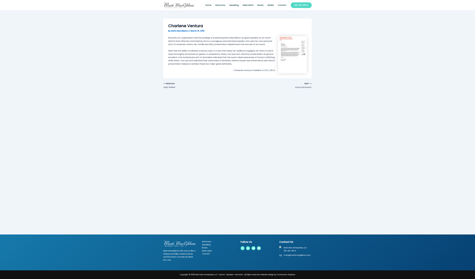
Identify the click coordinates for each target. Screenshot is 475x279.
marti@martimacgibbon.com (297, 255)
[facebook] (243, 248)
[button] (301, 5)
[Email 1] (259, 248)
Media (271, 5)
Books (260, 5)
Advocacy (220, 5)
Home (208, 5)
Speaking (234, 5)
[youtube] (253, 248)
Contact (282, 5)
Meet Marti (248, 5)
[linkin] (248, 248)
